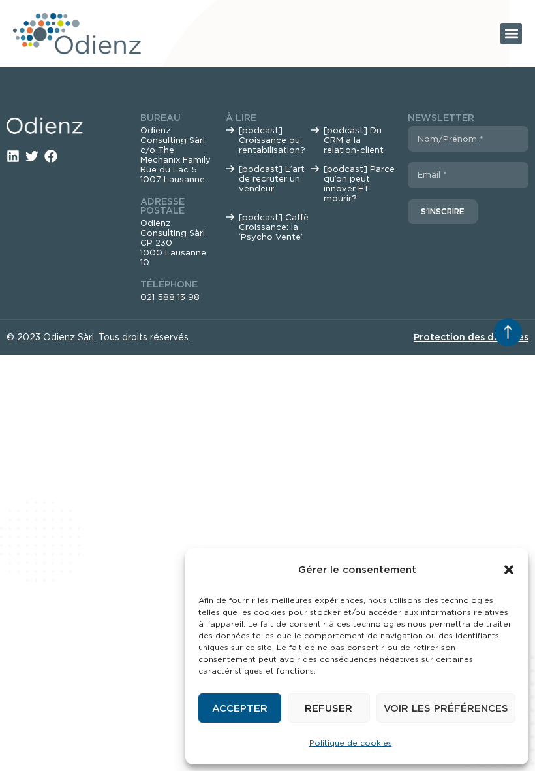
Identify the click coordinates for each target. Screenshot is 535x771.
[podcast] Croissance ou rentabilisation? (272, 140)
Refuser (328, 708)
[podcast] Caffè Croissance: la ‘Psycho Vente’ (274, 227)
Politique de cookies (350, 742)
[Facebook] (50, 156)
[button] (508, 569)
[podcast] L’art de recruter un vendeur (272, 178)
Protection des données (471, 337)
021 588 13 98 (170, 297)
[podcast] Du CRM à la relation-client (354, 140)
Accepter (240, 708)
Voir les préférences (446, 708)
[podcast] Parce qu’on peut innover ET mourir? (359, 183)
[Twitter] (31, 156)
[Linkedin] (13, 156)
